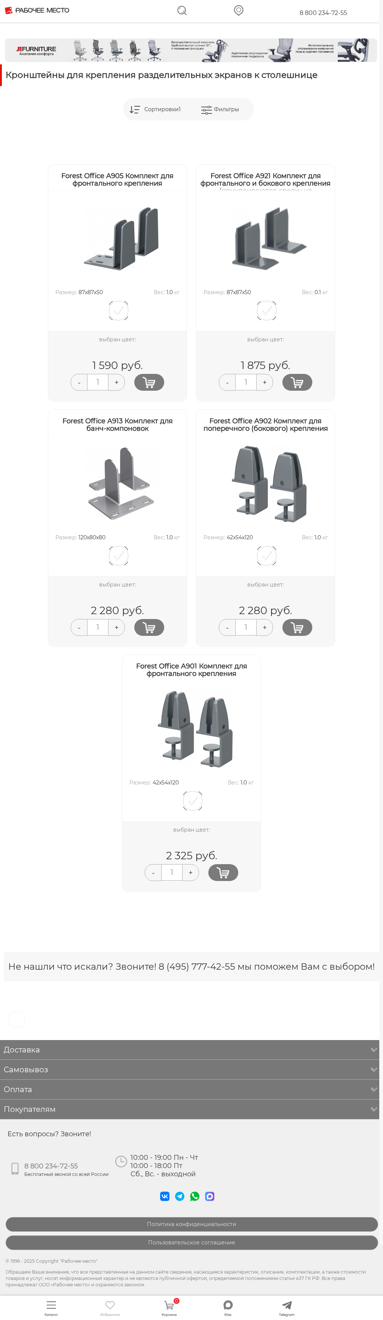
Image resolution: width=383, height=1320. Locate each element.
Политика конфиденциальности (191, 1224)
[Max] (211, 1202)
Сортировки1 (162, 109)
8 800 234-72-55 (323, 12)
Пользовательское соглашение (191, 1242)
